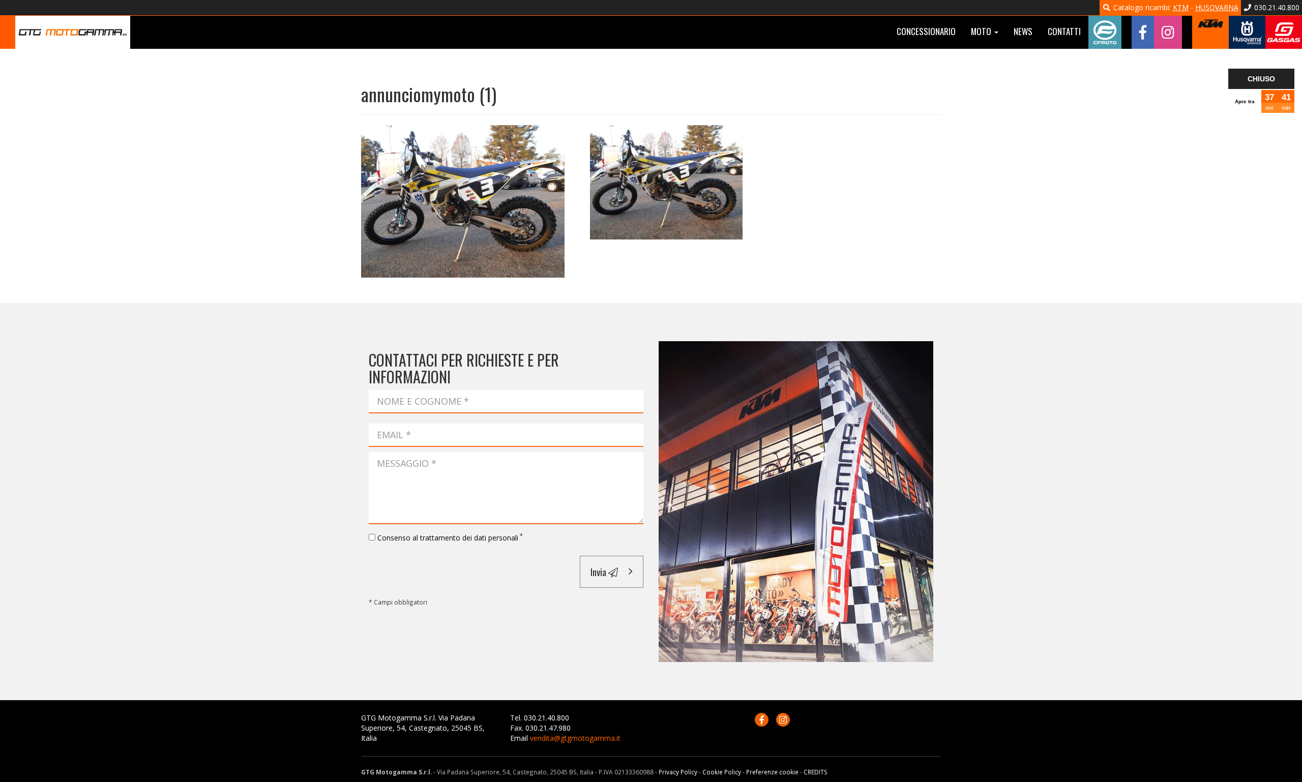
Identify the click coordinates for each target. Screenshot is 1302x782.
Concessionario (926, 31)
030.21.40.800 (1275, 7)
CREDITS (815, 772)
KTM (1181, 7)
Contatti (1064, 31)
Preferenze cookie (772, 772)
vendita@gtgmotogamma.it (575, 738)
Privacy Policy (678, 772)
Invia (599, 571)
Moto (982, 31)
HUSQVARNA (1216, 7)
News (1023, 31)
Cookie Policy (721, 772)
